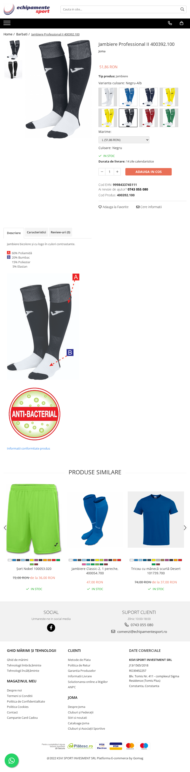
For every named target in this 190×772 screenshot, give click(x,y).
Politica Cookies (17, 707)
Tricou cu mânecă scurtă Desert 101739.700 (155, 570)
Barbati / (23, 34)
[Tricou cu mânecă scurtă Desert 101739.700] (156, 519)
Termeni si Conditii (19, 696)
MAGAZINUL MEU (21, 681)
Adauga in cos (149, 171)
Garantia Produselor (82, 671)
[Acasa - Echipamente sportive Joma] (26, 9)
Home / (9, 34)
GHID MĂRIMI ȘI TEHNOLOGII (31, 650)
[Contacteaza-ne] (170, 23)
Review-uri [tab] (60, 232)
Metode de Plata (79, 660)
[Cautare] (182, 9)
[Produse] (7, 24)
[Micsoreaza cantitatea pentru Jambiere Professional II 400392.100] (101, 171)
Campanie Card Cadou (22, 718)
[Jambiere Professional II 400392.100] (58, 89)
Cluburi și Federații (80, 712)
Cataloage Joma (78, 723)
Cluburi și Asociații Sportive (86, 728)
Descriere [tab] (14, 233)
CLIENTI (74, 650)
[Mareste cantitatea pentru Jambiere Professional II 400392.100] (117, 171)
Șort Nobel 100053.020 (33, 568)
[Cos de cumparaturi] (182, 23)
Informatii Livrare (80, 676)
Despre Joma (76, 707)
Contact (12, 712)
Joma (101, 51)
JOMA (72, 697)
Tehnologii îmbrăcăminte (24, 665)
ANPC (72, 687)
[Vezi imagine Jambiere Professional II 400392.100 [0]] (13, 49)
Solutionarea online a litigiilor (88, 682)
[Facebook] (51, 628)
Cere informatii (150, 207)
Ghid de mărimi (17, 660)
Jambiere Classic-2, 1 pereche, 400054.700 (95, 570)
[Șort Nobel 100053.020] (34, 520)
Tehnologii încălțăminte (23, 671)
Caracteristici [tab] (36, 232)
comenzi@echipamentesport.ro (141, 631)
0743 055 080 (141, 624)
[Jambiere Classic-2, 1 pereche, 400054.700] (95, 519)
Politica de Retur (79, 665)
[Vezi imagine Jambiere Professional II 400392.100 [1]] (13, 69)
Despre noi (14, 690)
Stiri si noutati (77, 718)
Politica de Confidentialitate (26, 701)
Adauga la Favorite (115, 207)
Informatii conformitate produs (28, 448)
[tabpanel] (58, 89)
